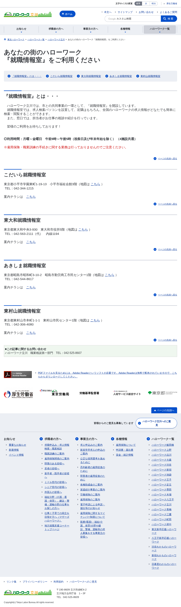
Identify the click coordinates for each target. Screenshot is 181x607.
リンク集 (11, 581)
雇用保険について (126, 444)
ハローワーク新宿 (161, 469)
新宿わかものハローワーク (164, 557)
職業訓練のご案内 (54, 453)
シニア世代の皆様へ (56, 487)
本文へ (108, 12)
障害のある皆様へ (54, 463)
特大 (154, 3)
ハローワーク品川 (161, 454)
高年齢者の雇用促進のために (92, 469)
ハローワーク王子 (161, 479)
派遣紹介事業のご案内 (92, 489)
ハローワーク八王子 (163, 499)
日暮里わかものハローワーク (164, 566)
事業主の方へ (88, 438)
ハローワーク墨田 (161, 489)
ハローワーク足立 (161, 484)
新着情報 (14, 449)
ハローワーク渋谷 (161, 464)
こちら (95, 184)
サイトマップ (125, 12)
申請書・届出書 (124, 449)
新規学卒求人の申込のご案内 (92, 451)
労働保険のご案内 (90, 494)
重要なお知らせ (17, 444)
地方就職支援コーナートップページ (57, 527)
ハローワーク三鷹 (161, 514)
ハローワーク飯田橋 (163, 444)
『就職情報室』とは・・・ (27, 76)
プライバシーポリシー (35, 581)
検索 (171, 18)
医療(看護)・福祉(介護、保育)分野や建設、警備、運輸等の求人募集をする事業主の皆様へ (92, 529)
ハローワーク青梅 (161, 509)
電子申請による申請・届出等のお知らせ (92, 506)
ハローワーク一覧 (163, 438)
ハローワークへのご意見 (83, 581)
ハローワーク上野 (161, 449)
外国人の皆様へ (53, 492)
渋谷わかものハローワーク (164, 548)
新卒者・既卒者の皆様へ (57, 475)
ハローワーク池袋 (161, 474)
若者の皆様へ (52, 468)
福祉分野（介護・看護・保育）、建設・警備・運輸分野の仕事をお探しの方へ (57, 503)
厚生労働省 (172, 3)
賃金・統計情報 (124, 454)
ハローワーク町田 (161, 519)
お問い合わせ (146, 12)
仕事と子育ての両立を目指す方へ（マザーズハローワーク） (57, 517)
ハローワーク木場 (161, 494)
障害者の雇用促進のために (92, 477)
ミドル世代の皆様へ (56, 482)
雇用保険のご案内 (90, 499)
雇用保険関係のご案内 (57, 458)
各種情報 (121, 438)
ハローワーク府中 (161, 524)
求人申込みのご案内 (91, 444)
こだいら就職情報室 (61, 76)
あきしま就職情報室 (121, 76)
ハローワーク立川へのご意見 (157, 423)
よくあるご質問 (168, 12)
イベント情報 (16, 454)
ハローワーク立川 (161, 504)
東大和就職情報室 (91, 76)
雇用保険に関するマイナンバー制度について (92, 515)
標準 (138, 3)
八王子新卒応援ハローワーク (164, 540)
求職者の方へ (53, 438)
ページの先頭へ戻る (167, 158)
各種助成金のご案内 (91, 484)
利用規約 (58, 581)
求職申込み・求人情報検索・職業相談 (57, 446)
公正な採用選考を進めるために (92, 460)
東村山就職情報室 (150, 76)
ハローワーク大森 (161, 459)
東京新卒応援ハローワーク (164, 531)
